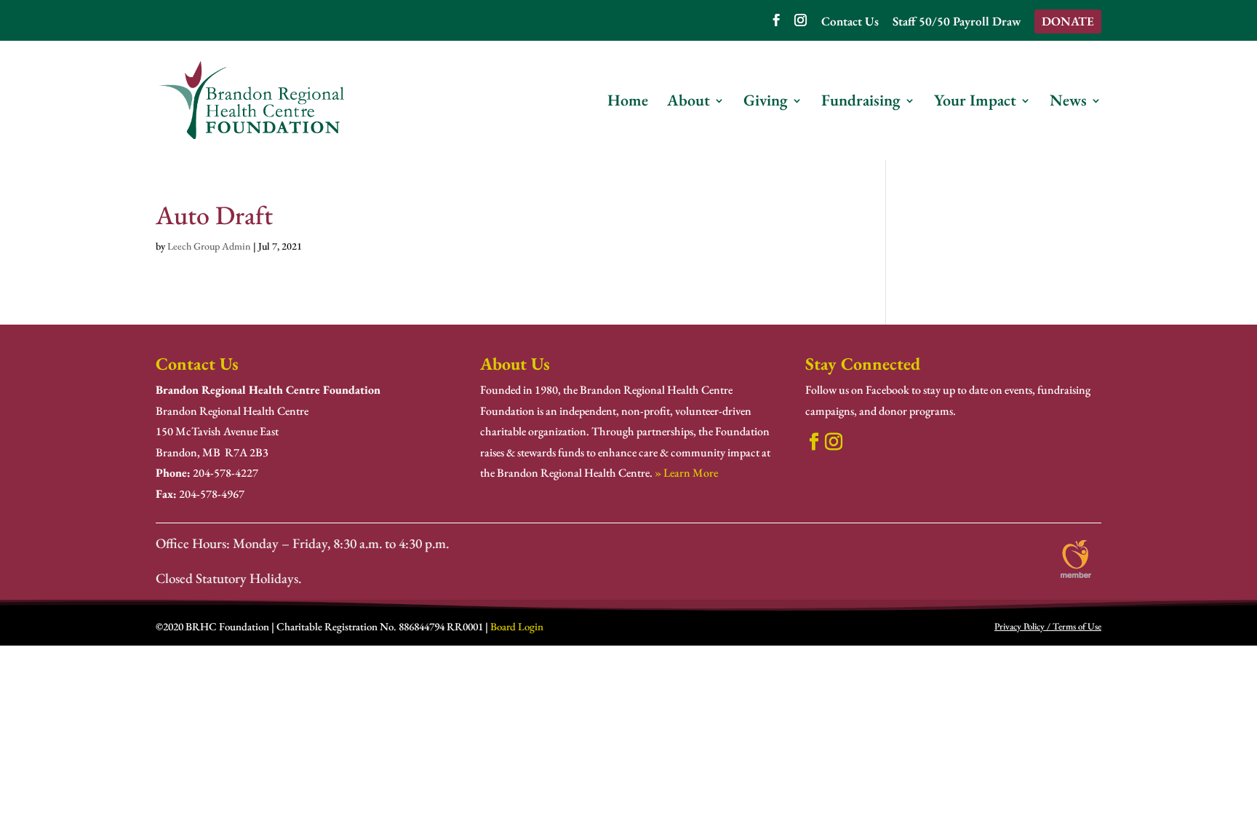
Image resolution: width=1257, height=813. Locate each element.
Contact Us (850, 22)
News (1068, 103)
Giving (765, 103)
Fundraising (861, 103)
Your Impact (975, 103)
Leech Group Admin (209, 246)
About (688, 103)
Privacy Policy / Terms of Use (1047, 626)
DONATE (1068, 21)
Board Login (516, 626)
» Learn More (686, 472)
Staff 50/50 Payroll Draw (957, 22)
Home (627, 103)
